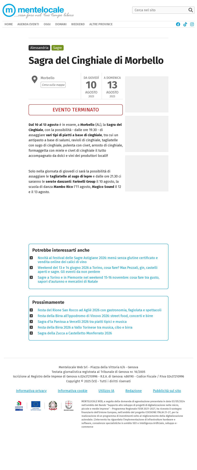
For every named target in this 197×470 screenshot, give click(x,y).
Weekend (78, 24)
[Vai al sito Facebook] (178, 24)
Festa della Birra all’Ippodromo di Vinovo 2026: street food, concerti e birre (95, 316)
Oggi (47, 24)
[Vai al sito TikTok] (185, 24)
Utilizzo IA (106, 391)
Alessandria (39, 48)
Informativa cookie (72, 391)
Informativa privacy (31, 391)
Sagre (57, 48)
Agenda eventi (28, 24)
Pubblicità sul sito (167, 391)
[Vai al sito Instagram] (192, 24)
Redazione (133, 391)
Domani (61, 24)
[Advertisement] (76, 220)
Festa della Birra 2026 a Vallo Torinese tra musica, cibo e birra (85, 327)
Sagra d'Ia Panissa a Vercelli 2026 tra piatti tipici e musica (82, 322)
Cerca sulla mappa (53, 84)
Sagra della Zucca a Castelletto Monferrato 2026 (75, 333)
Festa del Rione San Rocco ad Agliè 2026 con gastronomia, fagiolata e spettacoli (99, 310)
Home (8, 24)
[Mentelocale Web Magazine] (38, 10)
